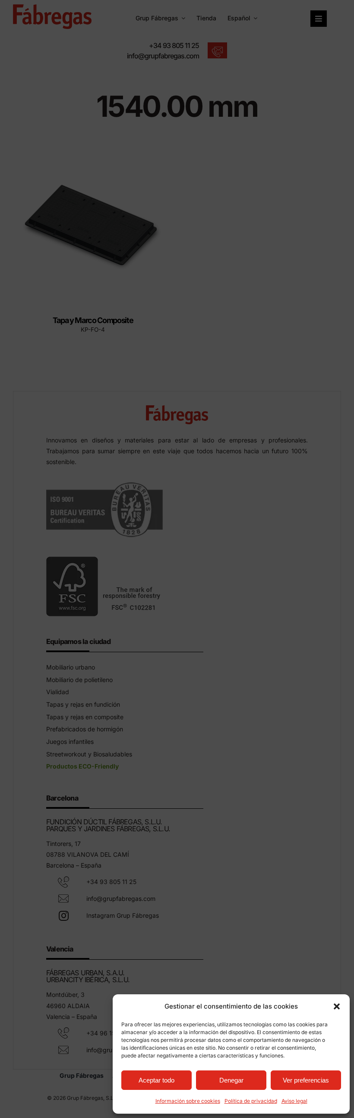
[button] (336, 1006)
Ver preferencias (306, 1080)
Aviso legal (294, 1101)
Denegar (231, 1080)
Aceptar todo (156, 1080)
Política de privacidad (250, 1101)
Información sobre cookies (187, 1101)
